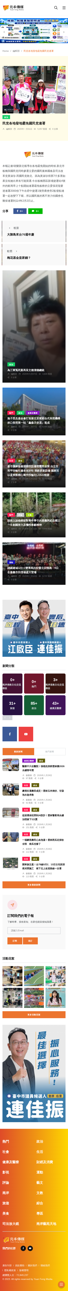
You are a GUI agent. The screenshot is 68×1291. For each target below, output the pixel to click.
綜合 (20, 461)
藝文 (39, 1182)
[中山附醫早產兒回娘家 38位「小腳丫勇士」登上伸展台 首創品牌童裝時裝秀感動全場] (56, 976)
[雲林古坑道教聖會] (34, 998)
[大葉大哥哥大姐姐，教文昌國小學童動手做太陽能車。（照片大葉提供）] (34, 976)
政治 (6, 117)
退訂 (30, 941)
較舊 (9, 251)
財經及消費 (44, 1162)
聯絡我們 (45, 1265)
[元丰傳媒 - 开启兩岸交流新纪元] (13, 7)
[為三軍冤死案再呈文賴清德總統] (34, 326)
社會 (5, 1152)
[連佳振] (34, 628)
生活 (11, 461)
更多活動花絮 (34, 1015)
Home (5, 51)
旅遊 (5, 1203)
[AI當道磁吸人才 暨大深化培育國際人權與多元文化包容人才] (12, 976)
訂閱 (15, 941)
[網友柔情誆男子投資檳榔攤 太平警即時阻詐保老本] (12, 998)
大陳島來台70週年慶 (20, 234)
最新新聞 (18, 751)
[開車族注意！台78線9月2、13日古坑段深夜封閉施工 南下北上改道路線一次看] (10, 863)
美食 (5, 1213)
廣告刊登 (7, 1265)
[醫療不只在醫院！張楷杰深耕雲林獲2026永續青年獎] (10, 765)
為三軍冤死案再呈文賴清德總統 (25, 370)
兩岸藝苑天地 (46, 1223)
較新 (16, 228)
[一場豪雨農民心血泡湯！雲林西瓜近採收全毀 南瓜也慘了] (10, 837)
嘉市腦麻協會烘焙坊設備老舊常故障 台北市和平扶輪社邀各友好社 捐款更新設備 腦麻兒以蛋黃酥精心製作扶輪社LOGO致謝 (33, 470)
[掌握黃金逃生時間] (34, 154)
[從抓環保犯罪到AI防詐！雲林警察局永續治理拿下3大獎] (10, 813)
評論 (20, 515)
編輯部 (16, 51)
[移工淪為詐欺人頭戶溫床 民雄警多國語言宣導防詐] (56, 998)
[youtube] (26, 734)
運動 (11, 562)
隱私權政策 (10, 1270)
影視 (5, 1172)
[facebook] (9, 734)
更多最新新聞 (34, 885)
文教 (30, 515)
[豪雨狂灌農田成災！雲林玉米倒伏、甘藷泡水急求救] (10, 789)
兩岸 (5, 1193)
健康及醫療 (33, 413)
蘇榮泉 (29, 775)
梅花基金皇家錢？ (19, 258)
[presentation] (4, 32)
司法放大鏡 (10, 1223)
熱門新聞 (49, 751)
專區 (39, 1213)
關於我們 (32, 1265)
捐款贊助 (19, 1265)
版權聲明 (24, 1270)
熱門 (11, 413)
